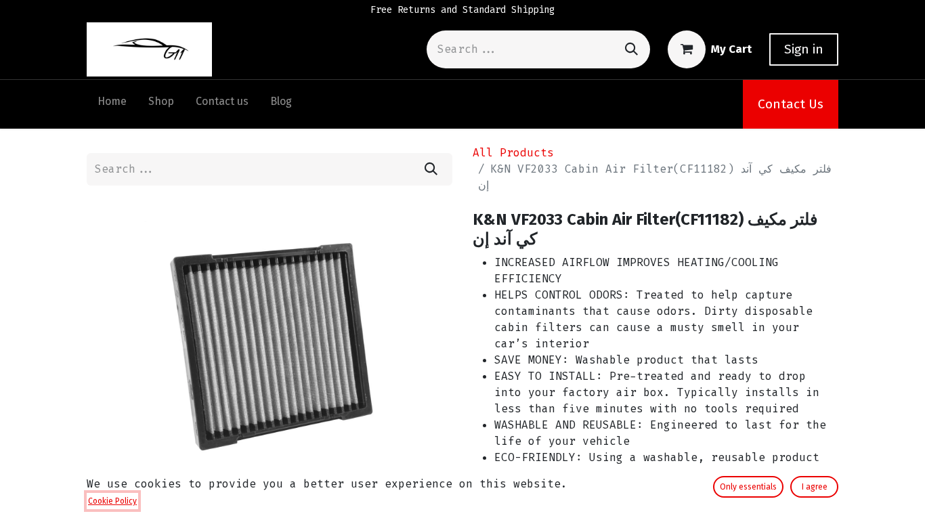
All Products (513, 153)
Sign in (803, 49)
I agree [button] (814, 487)
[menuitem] (112, 104)
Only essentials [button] (748, 487)
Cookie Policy (112, 501)
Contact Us (790, 104)
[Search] (631, 49)
